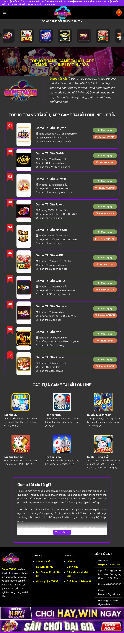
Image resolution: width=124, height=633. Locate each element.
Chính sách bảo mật (79, 581)
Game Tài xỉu (43, 561)
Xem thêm (60, 532)
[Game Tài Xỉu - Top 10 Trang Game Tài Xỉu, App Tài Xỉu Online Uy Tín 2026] (62, 12)
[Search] (119, 12)
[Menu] (4, 12)
